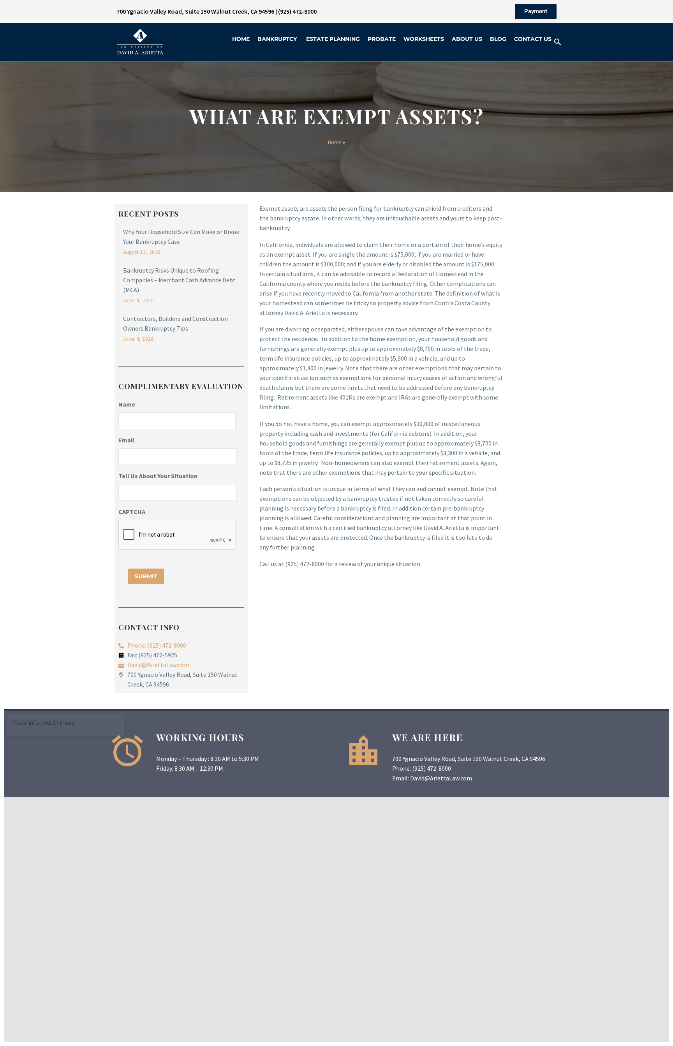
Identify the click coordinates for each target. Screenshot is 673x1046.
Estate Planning (333, 38)
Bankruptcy (277, 38)
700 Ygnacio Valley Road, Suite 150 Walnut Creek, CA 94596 (195, 11)
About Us (467, 38)
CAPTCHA (131, 512)
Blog (498, 38)
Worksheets (423, 38)
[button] (557, 42)
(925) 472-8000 (297, 11)
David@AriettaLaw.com (441, 778)
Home (241, 38)
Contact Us (532, 38)
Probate (382, 38)
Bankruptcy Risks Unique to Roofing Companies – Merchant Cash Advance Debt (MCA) (179, 280)
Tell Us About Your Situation (157, 476)
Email (126, 440)
